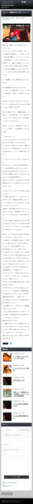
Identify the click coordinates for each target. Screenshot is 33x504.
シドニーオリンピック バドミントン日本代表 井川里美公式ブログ (7, 4)
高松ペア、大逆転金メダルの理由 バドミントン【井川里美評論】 (21, 394)
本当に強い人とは (19, 380)
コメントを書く (21, 17)
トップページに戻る (7, 493)
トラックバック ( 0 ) (24, 429)
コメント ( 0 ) (9, 429)
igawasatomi (6, 19)
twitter (25, 2)
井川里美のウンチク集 (9, 17)
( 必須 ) (7, 444)
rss (23, 2)
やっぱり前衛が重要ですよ (11, 482)
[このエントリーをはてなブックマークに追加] (11, 344)
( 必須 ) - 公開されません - (12, 449)
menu (29, 2)
